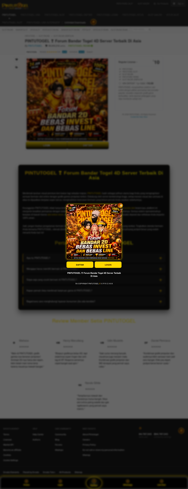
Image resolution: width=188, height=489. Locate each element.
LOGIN (108, 264)
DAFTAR (80, 264)
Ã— (121, 206)
